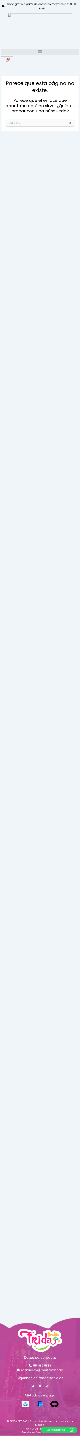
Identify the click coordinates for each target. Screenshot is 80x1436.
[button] (40, 52)
